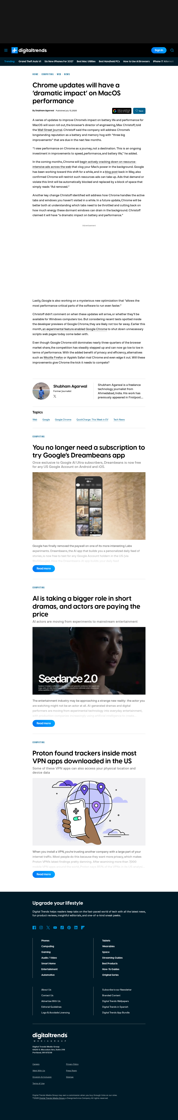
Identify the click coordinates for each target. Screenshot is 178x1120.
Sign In (159, 50)
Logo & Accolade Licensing (55, 1012)
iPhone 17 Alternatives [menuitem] (165, 61)
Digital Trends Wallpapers (115, 1001)
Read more (44, 568)
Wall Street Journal (50, 130)
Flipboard (83, 927)
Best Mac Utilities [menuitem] (86, 61)
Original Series (110, 975)
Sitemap (70, 1077)
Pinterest (69, 927)
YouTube (55, 927)
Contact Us (47, 995)
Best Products (110, 963)
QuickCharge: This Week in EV (92, 419)
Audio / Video (49, 958)
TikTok (62, 927)
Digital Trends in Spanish (115, 1006)
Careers (36, 1064)
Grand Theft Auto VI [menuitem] (30, 61)
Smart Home (48, 963)
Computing (47, 946)
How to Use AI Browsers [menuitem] (136, 61)
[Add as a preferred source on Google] (121, 111)
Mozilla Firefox (53, 357)
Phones (45, 940)
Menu (6, 50)
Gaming (46, 952)
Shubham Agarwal (44, 110)
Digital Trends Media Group (52, 1098)
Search (172, 50)
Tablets (106, 940)
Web (35, 419)
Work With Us (39, 1070)
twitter (54, 396)
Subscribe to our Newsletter (117, 989)
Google (46, 419)
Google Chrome (63, 419)
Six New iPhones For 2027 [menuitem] (58, 61)
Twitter (48, 927)
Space (106, 952)
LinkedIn (76, 927)
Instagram (41, 927)
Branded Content (111, 995)
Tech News (119, 419)
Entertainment (49, 969)
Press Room (71, 1070)
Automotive (48, 975)
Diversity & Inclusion (42, 1077)
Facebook (34, 927)
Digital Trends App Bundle (116, 1012)
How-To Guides (110, 969)
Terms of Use (38, 1083)
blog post (111, 172)
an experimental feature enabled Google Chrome (74, 329)
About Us (46, 989)
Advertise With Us (50, 1001)
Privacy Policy (72, 1064)
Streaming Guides (112, 958)
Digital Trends (22, 55)
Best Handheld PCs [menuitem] (109, 61)
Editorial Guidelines (51, 1006)
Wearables (108, 946)
